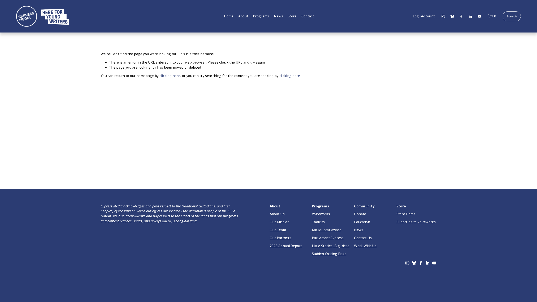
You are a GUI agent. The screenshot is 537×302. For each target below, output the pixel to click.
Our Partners (280, 238)
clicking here (170, 75)
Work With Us (365, 245)
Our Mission (280, 222)
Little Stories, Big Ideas (330, 245)
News (278, 16)
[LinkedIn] (470, 16)
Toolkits (318, 222)
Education (362, 222)
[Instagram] (443, 16)
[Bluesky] (452, 16)
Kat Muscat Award (326, 230)
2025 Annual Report (286, 245)
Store (292, 16)
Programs (261, 16)
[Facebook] (461, 16)
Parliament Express (328, 238)
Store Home (406, 214)
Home (228, 16)
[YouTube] (479, 16)
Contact (307, 16)
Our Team (278, 230)
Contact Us (363, 238)
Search (512, 16)
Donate (360, 214)
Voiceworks (321, 214)
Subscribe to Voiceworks (416, 222)
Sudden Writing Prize (329, 253)
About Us (277, 214)
